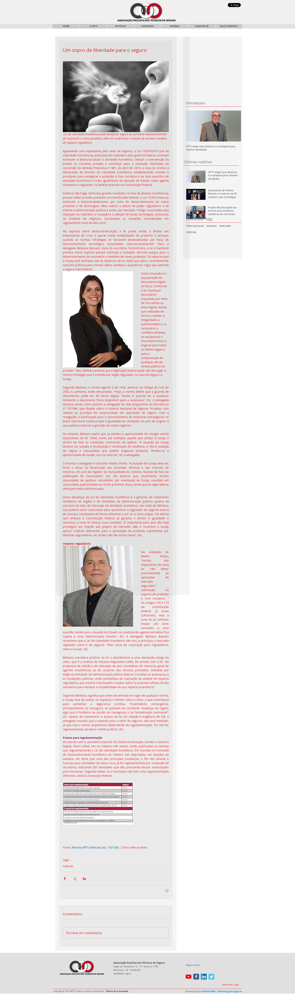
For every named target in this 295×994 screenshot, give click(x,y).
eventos (211, 226)
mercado (225, 226)
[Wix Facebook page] (196, 977)
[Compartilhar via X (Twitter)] (74, 878)
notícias (191, 232)
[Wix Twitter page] (211, 977)
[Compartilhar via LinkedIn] (84, 878)
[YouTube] (188, 977)
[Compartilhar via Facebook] (65, 878)
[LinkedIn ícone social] (204, 977)
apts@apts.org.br (122, 973)
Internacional (195, 226)
